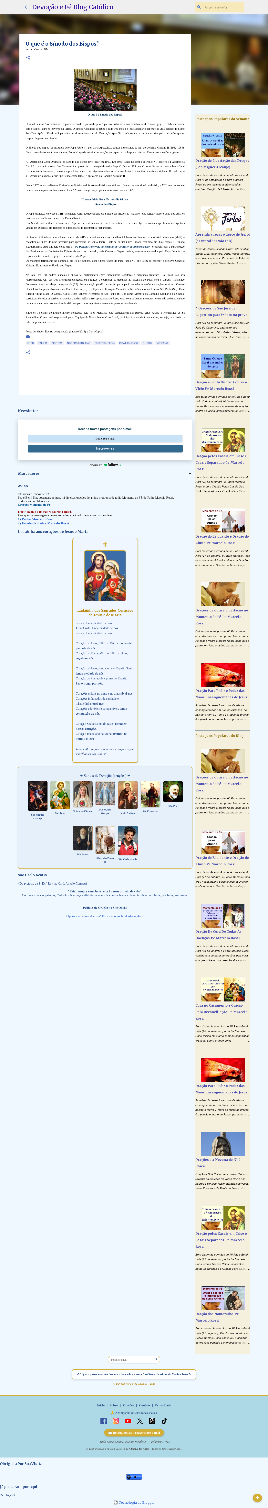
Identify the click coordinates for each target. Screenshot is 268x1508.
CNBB (30, 342)
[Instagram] (116, 1420)
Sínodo (147, 342)
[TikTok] (164, 1420)
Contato (144, 1405)
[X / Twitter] (140, 1420)
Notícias (57, 342)
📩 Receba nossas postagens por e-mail (134, 1432)
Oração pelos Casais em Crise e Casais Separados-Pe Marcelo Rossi (221, 462)
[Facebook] (103, 1420)
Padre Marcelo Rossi (37, 519)
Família (42, 342)
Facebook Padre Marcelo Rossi (45, 523)
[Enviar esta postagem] (28, 337)
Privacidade (163, 1405)
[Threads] (152, 1420)
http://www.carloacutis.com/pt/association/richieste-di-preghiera (105, 916)
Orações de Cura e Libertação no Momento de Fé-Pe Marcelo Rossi (221, 616)
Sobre (114, 1405)
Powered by (95, 464)
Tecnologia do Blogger (136, 1502)
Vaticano (162, 342)
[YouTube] (128, 1420)
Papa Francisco (128, 342)
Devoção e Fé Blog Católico (72, 7)
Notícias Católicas (78, 342)
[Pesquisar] (156, 1359)
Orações (128, 1405)
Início (101, 1405)
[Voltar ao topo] (257, 1498)
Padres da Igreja (105, 342)
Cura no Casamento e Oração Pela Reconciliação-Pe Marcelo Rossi (221, 1011)
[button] (28, 58)
